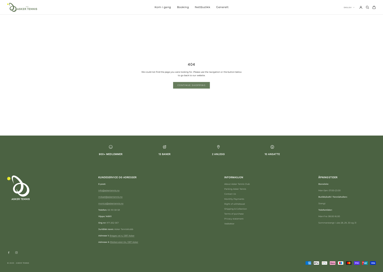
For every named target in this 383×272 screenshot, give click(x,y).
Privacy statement (234, 218)
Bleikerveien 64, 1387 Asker (124, 242)
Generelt (222, 7)
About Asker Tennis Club (237, 184)
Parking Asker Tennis (235, 189)
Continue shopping (191, 85)
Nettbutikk (202, 7)
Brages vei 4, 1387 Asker (122, 235)
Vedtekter (229, 223)
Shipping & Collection (235, 209)
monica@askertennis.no (110, 203)
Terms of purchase (234, 213)
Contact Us (230, 194)
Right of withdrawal (234, 204)
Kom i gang (163, 7)
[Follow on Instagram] (16, 252)
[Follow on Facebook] (8, 252)
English (348, 7)
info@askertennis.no (109, 190)
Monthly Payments (234, 199)
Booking (183, 7)
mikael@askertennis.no (110, 197)
